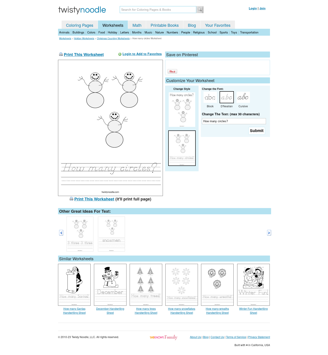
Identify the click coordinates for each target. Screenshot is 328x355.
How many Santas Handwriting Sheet (74, 310)
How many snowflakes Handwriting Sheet (181, 310)
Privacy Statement (259, 337)
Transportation (249, 32)
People (185, 32)
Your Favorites (217, 25)
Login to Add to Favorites (142, 54)
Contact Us (217, 337)
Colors (91, 32)
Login (253, 8)
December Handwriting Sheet (110, 310)
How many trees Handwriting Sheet (146, 310)
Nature (159, 32)
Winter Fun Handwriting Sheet (253, 310)
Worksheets (112, 25)
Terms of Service (236, 337)
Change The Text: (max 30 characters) (231, 114)
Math (137, 25)
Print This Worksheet (84, 54)
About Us (195, 337)
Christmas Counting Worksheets (113, 38)
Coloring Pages (79, 25)
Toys (234, 32)
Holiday (112, 32)
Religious (199, 32)
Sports (224, 32)
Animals (64, 32)
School (212, 32)
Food (101, 32)
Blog (192, 25)
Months (137, 32)
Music (148, 32)
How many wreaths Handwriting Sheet (217, 310)
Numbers (172, 32)
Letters (124, 32)
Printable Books (165, 25)
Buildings (78, 32)
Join (262, 8)
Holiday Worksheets (84, 38)
